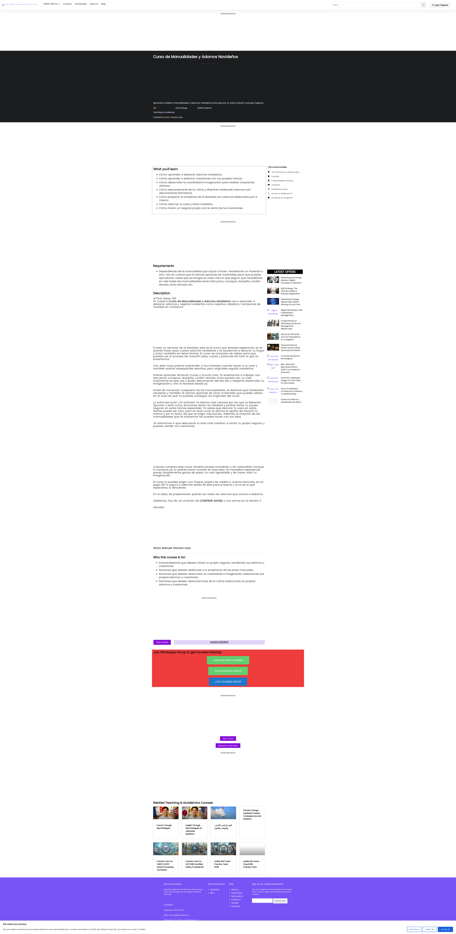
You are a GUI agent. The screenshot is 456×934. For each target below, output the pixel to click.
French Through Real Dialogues (164, 827)
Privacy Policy (236, 893)
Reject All (429, 929)
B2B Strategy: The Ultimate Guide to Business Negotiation (290, 291)
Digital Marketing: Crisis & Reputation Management (291, 313)
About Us (94, 3)
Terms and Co (237, 896)
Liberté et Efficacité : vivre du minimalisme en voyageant (290, 337)
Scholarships (81, 3)
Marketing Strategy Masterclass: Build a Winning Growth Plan (290, 302)
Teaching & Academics (164, 112)
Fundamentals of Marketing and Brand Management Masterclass (290, 324)
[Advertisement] (228, 32)
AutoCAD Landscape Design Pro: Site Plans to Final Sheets (291, 380)
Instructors (235, 906)
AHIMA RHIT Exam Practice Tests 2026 (222, 864)
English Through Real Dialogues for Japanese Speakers (194, 829)
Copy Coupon (162, 642)
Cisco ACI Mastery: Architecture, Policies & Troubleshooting (291, 391)
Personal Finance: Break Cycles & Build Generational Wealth (290, 348)
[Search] (423, 5)
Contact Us (236, 899)
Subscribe (280, 901)
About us (235, 889)
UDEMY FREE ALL (50, 3)
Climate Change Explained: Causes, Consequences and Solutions (252, 814)
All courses (214, 889)
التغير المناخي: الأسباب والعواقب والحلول (223, 827)
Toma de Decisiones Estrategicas (290, 357)
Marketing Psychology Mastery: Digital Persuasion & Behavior (291, 280)
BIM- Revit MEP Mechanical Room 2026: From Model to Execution (290, 368)
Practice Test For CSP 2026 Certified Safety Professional (195, 864)
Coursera (67, 3)
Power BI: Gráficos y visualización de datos (291, 400)
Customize (413, 929)
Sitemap (234, 903)
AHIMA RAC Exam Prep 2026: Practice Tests (251, 864)
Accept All (445, 929)
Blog (103, 3)
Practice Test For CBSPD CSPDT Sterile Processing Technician (165, 865)
